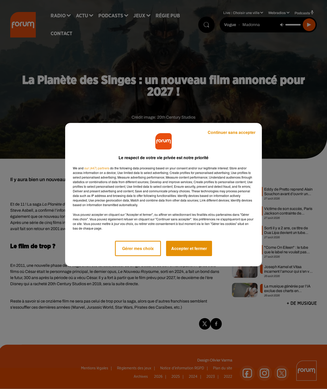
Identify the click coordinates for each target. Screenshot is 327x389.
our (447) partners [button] (96, 168)
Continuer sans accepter (231, 132)
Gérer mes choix (138, 248)
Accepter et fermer (189, 248)
